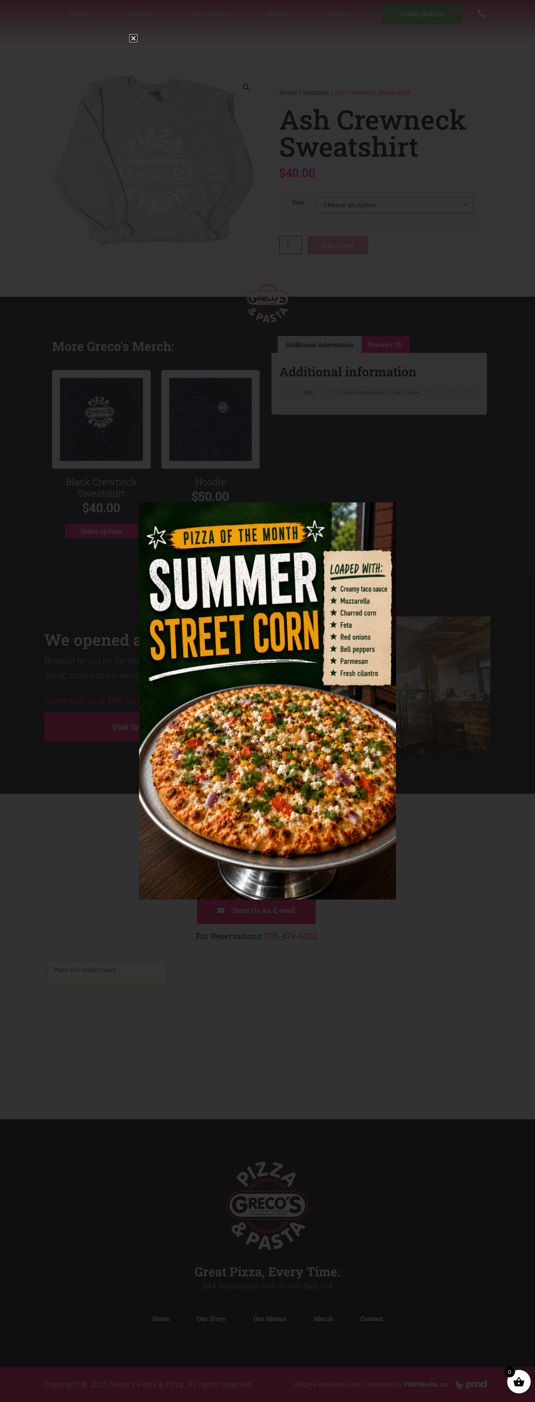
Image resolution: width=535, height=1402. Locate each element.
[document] (267, 701)
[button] (133, 38)
